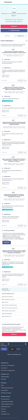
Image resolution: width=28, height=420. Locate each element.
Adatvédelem (4, 390)
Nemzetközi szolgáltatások (8, 370)
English (18, 349)
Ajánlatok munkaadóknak (7, 365)
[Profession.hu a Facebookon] (15, 345)
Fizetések (3, 411)
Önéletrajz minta (5, 414)
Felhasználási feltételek (7, 388)
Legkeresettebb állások (7, 401)
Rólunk (4, 349)
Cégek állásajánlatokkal (7, 404)
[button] (26, 41)
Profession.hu (8, 2)
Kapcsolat (3, 379)
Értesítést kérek (15, 30)
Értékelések (7, 35)
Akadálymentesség (6, 392)
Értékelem (14, 26)
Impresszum (4, 368)
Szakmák (3, 409)
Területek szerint (5, 399)
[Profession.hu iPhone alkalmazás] (8, 358)
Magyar (12, 349)
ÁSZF (2, 385)
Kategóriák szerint (5, 406)
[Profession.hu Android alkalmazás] (17, 358)
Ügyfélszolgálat (5, 376)
